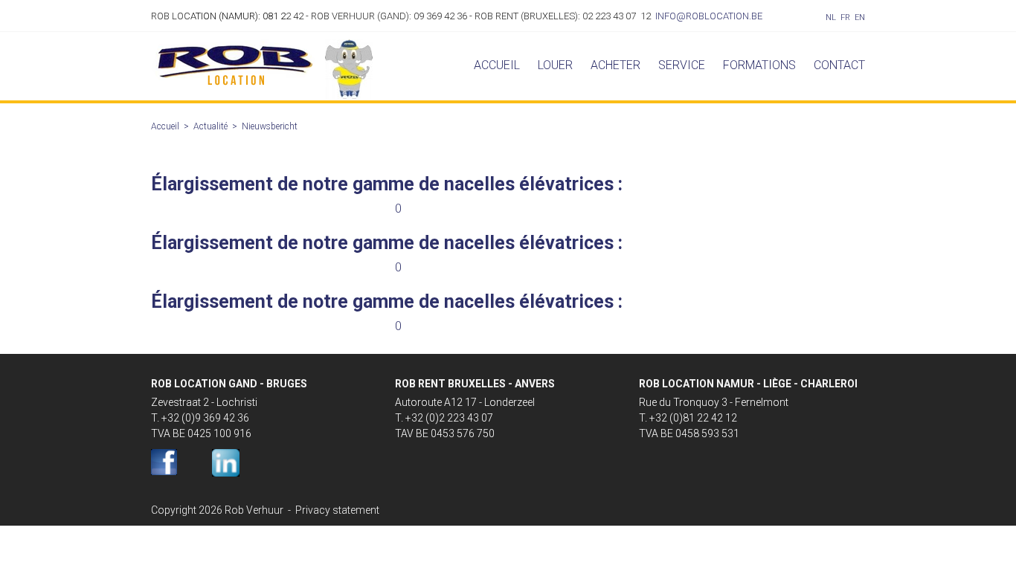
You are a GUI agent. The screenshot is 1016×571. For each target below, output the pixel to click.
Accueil (497, 65)
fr (845, 17)
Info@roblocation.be (708, 16)
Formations (759, 65)
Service (681, 65)
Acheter (615, 65)
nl (831, 17)
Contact (839, 65)
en (860, 17)
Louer (555, 65)
